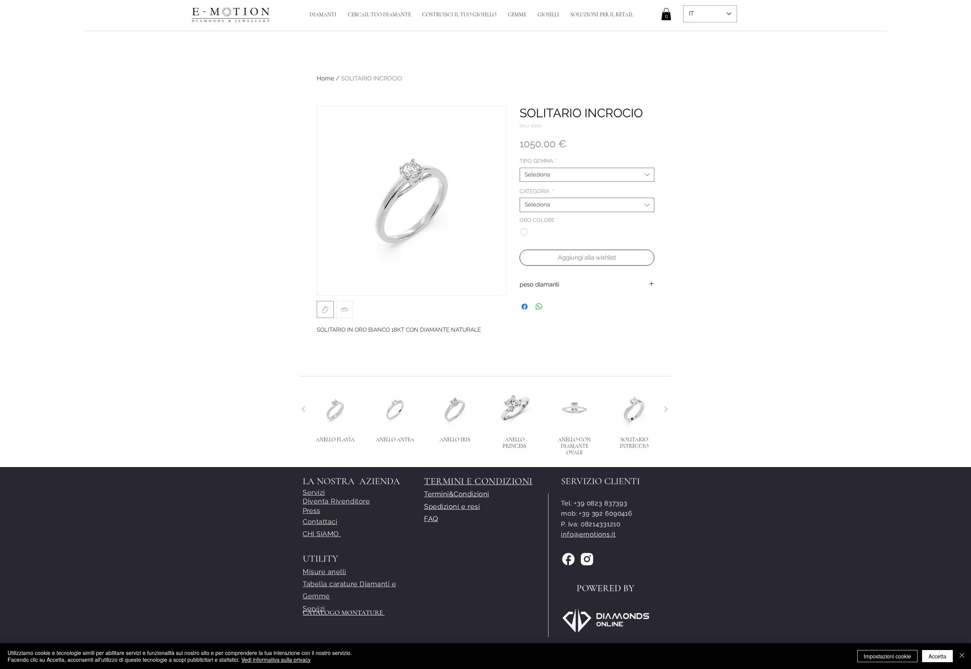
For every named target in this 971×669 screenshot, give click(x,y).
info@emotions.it (588, 534)
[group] (485, 422)
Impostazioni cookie (887, 656)
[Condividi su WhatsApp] (539, 306)
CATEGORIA (537, 191)
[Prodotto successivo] (666, 409)
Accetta (937, 656)
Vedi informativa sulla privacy (276, 659)
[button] (459, 14)
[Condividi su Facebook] (524, 306)
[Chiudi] (961, 656)
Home (325, 78)
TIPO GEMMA (538, 161)
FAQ (431, 519)
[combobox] (587, 175)
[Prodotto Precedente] (303, 409)
